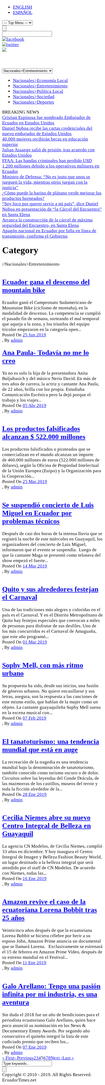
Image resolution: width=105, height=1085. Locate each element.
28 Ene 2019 (35, 794)
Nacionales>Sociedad (33, 96)
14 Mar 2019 (35, 566)
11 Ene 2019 (34, 962)
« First (8, 1057)
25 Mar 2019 (35, 481)
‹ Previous (24, 1057)
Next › (56, 1057)
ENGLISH (22, 7)
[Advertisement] (45, 60)
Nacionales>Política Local (38, 91)
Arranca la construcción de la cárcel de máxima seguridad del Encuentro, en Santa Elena (47, 222)
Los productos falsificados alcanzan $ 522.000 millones (43, 433)
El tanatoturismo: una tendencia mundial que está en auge (50, 746)
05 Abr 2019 (34, 405)
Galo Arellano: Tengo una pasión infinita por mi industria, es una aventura (51, 994)
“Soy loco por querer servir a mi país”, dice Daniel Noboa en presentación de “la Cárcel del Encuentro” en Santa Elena (52, 209)
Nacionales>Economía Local (40, 80)
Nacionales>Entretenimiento (40, 85)
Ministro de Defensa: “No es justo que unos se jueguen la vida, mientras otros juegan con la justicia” (46, 182)
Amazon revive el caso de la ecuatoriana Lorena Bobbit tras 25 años (49, 910)
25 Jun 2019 (34, 334)
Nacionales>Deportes (33, 102)
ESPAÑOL (22, 12)
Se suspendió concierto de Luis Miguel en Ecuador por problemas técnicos (48, 513)
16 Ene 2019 (35, 878)
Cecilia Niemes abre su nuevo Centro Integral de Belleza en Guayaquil (46, 826)
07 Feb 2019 (34, 718)
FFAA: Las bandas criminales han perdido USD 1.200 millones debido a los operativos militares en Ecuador (50, 166)
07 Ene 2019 (35, 1047)
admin (17, 340)
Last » (68, 1057)
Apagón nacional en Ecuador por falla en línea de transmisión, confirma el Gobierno (49, 233)
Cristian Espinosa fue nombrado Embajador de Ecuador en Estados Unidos (46, 120)
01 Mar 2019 (35, 642)
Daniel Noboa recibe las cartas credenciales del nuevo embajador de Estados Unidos (47, 131)
